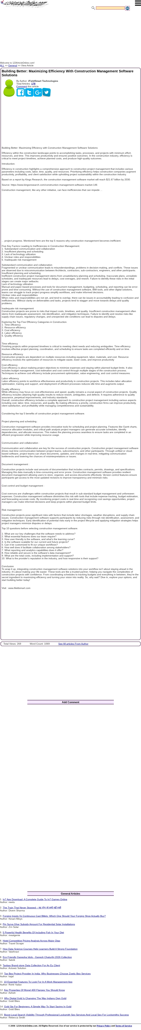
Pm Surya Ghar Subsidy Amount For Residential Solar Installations (39, 924)
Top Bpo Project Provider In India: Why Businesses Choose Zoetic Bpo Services (47, 973)
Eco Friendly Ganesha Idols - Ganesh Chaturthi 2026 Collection (37, 957)
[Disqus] (70, 752)
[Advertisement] (70, 37)
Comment (21, 86)
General (12, 65)
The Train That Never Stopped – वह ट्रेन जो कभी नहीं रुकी (32, 907)
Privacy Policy (104, 1026)
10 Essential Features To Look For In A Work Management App (38, 981)
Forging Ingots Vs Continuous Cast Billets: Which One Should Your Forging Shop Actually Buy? (54, 916)
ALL (2, 65)
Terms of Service (123, 1026)
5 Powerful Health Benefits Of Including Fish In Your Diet (33, 932)
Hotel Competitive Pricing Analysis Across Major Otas (31, 940)
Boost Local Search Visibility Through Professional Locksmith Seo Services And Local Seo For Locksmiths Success (66, 1014)
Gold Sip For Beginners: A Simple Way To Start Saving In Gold (37, 1006)
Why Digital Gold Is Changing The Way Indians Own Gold (35, 998)
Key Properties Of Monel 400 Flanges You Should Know (34, 990)
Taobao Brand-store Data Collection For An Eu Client (31, 965)
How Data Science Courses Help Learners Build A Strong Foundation (40, 949)
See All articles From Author (73, 643)
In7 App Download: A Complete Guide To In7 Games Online (35, 899)
